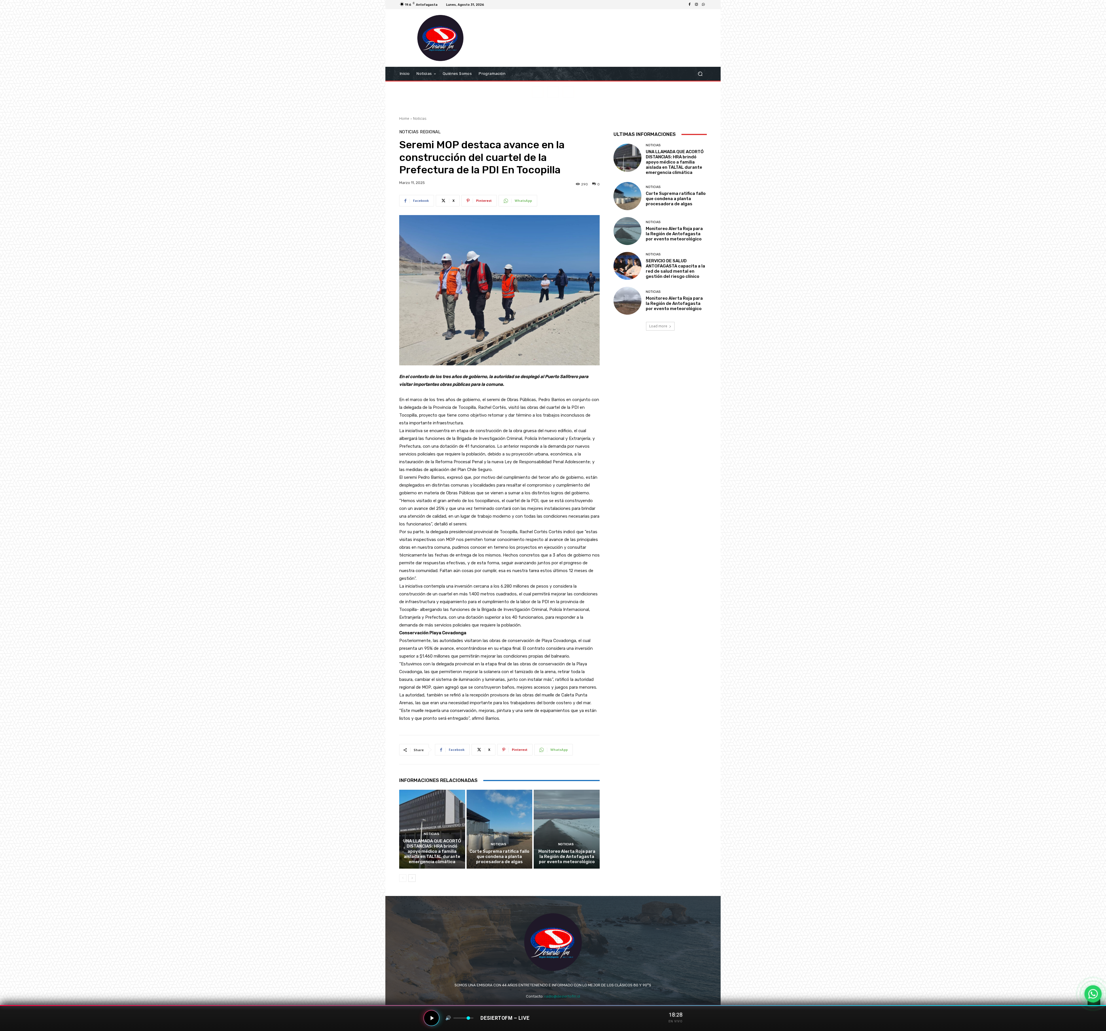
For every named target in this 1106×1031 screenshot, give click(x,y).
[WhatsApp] (703, 4)
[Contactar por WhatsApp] (1093, 994)
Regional (430, 132)
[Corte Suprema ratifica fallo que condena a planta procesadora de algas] (500, 829)
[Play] (431, 1018)
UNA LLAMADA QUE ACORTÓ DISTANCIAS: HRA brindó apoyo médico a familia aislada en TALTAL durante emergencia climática (432, 851)
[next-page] (412, 878)
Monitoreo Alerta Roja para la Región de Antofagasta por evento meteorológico (566, 856)
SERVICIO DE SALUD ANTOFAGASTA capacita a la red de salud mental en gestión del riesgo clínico (675, 268)
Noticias (419, 118)
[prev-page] (402, 878)
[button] (700, 74)
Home (404, 118)
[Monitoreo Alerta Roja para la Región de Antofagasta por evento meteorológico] (567, 829)
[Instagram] (696, 4)
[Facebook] (689, 4)
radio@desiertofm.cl (562, 996)
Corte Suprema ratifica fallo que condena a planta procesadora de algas (499, 856)
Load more (658, 326)
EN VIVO (675, 1021)
